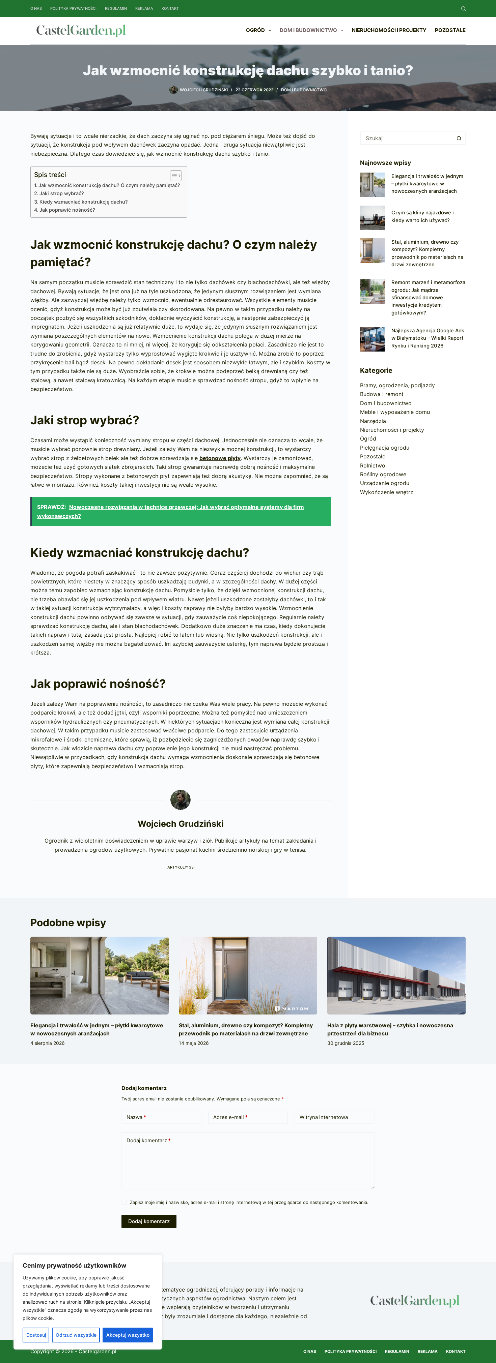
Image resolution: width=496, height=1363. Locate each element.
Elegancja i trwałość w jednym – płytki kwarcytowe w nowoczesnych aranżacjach (427, 183)
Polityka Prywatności (73, 8)
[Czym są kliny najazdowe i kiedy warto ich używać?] (372, 218)
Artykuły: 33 (180, 867)
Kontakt (170, 8)
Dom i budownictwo (308, 30)
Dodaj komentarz (149, 1140)
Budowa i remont (382, 394)
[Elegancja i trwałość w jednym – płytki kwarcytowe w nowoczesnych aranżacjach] (372, 185)
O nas (36, 8)
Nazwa (136, 1117)
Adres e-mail (230, 1117)
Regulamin (116, 8)
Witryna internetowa (324, 1117)
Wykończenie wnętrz (386, 492)
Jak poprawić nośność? (67, 210)
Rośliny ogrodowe (383, 474)
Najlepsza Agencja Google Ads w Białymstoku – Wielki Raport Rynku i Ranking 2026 (427, 338)
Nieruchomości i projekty (389, 30)
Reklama (144, 8)
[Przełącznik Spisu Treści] (172, 175)
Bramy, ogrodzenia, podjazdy (397, 385)
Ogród (255, 30)
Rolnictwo (372, 465)
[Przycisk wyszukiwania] (459, 138)
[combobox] (407, 138)
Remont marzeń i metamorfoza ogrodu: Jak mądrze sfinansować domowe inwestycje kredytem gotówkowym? (428, 297)
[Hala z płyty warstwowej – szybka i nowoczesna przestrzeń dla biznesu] (396, 975)
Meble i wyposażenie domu (395, 411)
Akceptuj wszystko (127, 1335)
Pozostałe (450, 30)
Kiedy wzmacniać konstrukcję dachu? (83, 202)
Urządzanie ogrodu (384, 483)
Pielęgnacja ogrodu (384, 447)
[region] (87, 1302)
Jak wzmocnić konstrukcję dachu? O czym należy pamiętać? (109, 185)
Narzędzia (373, 421)
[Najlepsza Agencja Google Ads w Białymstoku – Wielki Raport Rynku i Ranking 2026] (372, 339)
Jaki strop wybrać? (61, 193)
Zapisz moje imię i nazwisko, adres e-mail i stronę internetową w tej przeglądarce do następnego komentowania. (249, 1202)
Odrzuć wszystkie (76, 1335)
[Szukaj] (463, 8)
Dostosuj (36, 1335)
